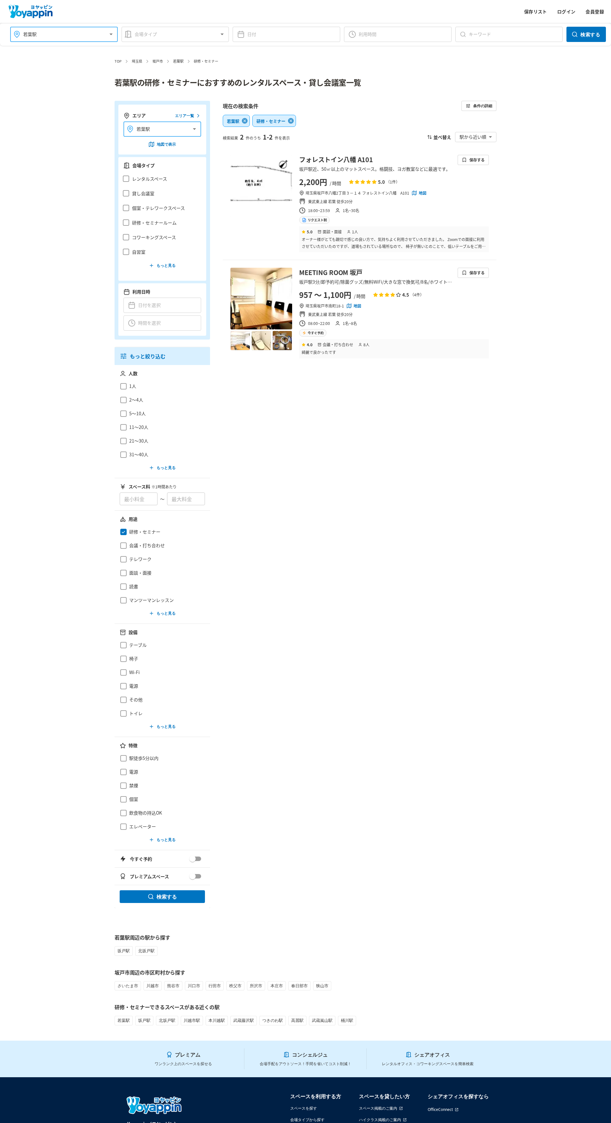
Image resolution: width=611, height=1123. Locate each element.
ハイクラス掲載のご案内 (380, 1119)
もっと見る (166, 265)
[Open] (111, 34)
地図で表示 (166, 144)
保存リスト (535, 11)
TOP (118, 61)
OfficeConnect (440, 1109)
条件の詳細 (482, 105)
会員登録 (595, 11)
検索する (590, 34)
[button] (160, 178)
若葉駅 (178, 61)
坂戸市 (157, 61)
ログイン (566, 11)
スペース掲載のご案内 (378, 1108)
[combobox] (60, 34)
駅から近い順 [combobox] (473, 137)
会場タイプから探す (307, 1119)
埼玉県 (137, 61)
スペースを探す (303, 1108)
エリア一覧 (184, 115)
